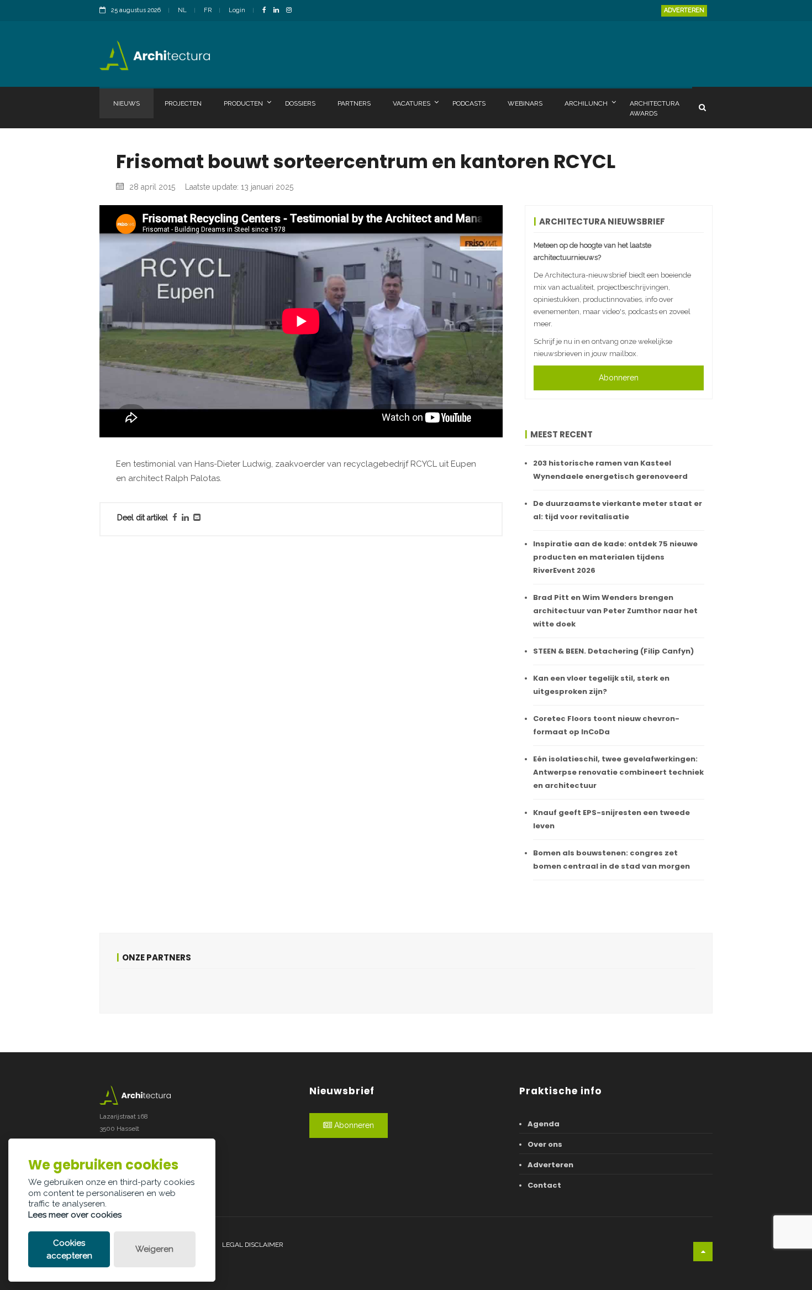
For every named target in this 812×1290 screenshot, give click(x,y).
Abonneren (619, 377)
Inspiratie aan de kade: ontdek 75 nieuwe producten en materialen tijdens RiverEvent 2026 (615, 557)
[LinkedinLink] (278, 10)
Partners (354, 103)
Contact (544, 1185)
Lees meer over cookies (75, 1215)
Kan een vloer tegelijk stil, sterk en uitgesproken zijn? (601, 685)
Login (237, 10)
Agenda (544, 1124)
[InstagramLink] (291, 10)
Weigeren (154, 1249)
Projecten (183, 103)
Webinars (525, 103)
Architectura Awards (654, 108)
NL (182, 10)
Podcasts (469, 103)
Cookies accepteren (69, 1249)
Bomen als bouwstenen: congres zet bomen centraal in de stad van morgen (611, 859)
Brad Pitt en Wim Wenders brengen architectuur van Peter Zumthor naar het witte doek (615, 610)
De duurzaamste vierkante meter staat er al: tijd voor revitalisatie (617, 510)
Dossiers (300, 103)
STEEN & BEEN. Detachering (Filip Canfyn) (613, 651)
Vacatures (411, 103)
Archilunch (586, 103)
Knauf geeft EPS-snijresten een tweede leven (611, 819)
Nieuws (126, 103)
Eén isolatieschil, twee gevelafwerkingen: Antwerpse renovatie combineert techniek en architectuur (618, 772)
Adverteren (684, 10)
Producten (243, 103)
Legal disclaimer (252, 1245)
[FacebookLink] (267, 10)
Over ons (545, 1144)
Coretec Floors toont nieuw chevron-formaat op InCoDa (606, 725)
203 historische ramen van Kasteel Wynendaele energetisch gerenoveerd (610, 470)
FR (208, 10)
